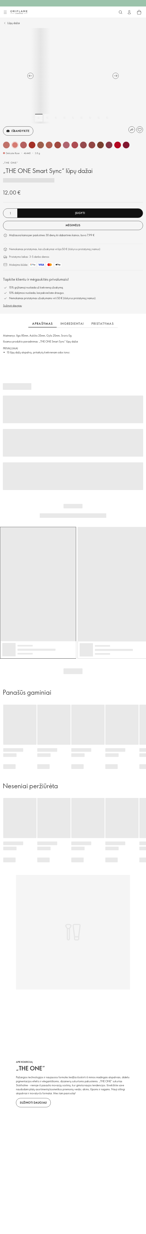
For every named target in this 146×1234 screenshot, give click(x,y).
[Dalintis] (132, 129)
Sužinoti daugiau (12, 305)
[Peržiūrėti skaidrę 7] (90, 118)
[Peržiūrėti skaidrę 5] (73, 118)
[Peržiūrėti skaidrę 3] (56, 118)
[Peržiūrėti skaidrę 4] (64, 118)
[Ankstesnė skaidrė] (30, 76)
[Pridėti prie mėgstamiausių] (139, 129)
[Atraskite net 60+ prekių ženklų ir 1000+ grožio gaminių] (120, 12)
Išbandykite (20, 131)
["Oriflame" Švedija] (18, 12)
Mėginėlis (73, 225)
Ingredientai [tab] (72, 323)
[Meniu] (5, 12)
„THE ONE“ (10, 162)
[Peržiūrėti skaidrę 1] (39, 118)
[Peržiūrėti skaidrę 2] (47, 118)
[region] (73, 76)
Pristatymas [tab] (102, 323)
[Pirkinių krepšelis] (139, 12)
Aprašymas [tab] (42, 323)
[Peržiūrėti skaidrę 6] (81, 118)
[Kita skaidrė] (116, 76)
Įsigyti (80, 213)
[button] (6, 145)
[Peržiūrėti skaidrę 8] (98, 118)
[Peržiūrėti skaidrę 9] (107, 118)
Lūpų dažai (13, 23)
